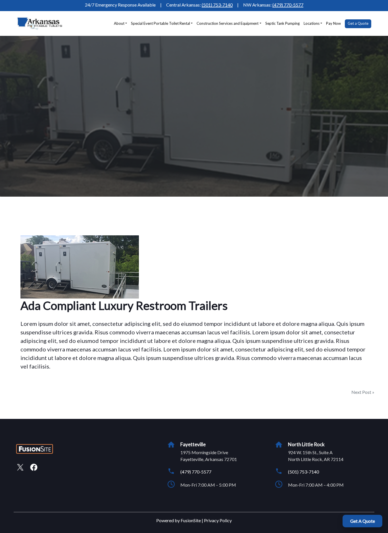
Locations (312, 23)
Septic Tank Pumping (282, 23)
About (119, 23)
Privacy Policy (218, 520)
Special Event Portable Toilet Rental (160, 23)
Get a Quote (358, 23)
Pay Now (333, 23)
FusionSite (191, 520)
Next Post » (362, 392)
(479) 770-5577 (287, 4)
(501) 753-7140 (217, 4)
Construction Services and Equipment (227, 23)
